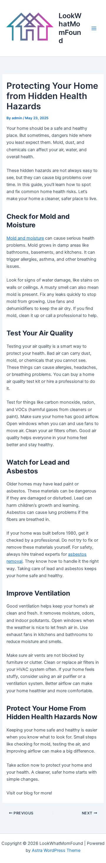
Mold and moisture (25, 238)
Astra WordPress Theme (56, 850)
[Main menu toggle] (94, 28)
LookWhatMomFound (70, 28)
